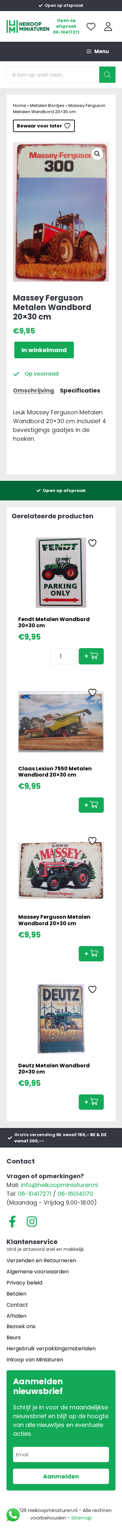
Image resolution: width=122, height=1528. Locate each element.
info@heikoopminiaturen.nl (59, 1185)
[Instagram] (32, 1221)
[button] (97, 154)
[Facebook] (12, 1221)
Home (19, 105)
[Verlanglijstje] (91, 26)
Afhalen (16, 1316)
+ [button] (86, 656)
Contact (17, 1305)
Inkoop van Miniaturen (35, 1359)
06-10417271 (66, 32)
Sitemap (81, 1517)
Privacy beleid (24, 1282)
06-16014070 (75, 1194)
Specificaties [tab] (80, 390)
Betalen (16, 1294)
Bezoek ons (21, 1326)
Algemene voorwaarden (38, 1271)
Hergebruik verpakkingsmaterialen (51, 1348)
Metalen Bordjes (47, 105)
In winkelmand (44, 350)
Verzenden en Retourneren (41, 1260)
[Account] (108, 26)
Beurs (14, 1337)
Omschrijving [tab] (33, 390)
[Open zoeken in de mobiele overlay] (61, 75)
